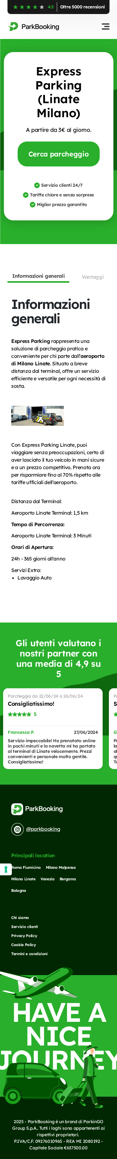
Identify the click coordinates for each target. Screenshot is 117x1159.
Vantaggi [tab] (93, 277)
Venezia (48, 879)
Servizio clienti (24, 926)
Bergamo (68, 879)
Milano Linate (23, 879)
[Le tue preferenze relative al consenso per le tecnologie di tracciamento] (6, 869)
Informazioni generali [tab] (38, 276)
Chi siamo (20, 917)
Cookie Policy (23, 944)
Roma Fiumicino (26, 867)
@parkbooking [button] (43, 829)
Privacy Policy (24, 935)
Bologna (18, 890)
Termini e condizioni (29, 953)
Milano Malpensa (61, 867)
